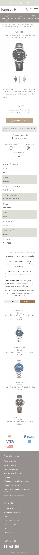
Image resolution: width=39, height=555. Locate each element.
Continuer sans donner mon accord (22, 252)
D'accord (27, 301)
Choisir (11, 301)
